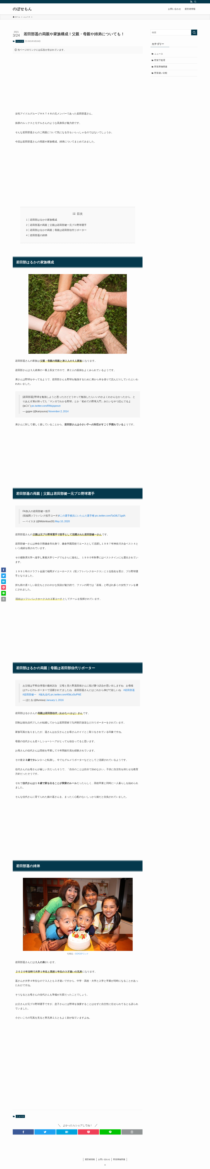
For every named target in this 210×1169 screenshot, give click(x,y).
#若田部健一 (29, 694)
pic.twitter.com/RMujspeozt (45, 406)
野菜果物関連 (160, 66)
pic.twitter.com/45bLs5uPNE (66, 694)
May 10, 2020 (62, 521)
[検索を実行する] (194, 32)
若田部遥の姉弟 (38, 235)
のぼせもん (22, 9)
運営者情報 (90, 1159)
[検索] (195, 1)
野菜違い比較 (160, 73)
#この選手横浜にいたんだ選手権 (76, 515)
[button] (23, 1132)
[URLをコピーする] (132, 1132)
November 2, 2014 (58, 411)
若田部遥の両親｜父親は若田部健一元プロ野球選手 (58, 225)
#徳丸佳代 (44, 694)
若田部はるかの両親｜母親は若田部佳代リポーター (58, 230)
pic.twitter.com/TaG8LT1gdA (110, 515)
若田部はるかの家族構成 (43, 219)
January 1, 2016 (55, 700)
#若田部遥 (129, 690)
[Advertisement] (78, 80)
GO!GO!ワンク (81, 954)
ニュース (19, 41)
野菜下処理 (159, 60)
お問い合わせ (104, 1159)
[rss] (191, 1)
